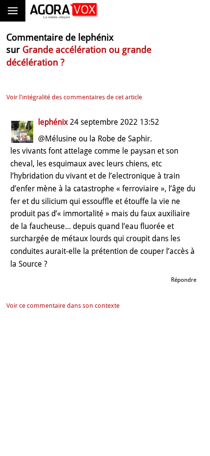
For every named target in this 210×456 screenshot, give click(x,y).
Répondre (183, 279)
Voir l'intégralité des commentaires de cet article (74, 97)
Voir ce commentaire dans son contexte (63, 305)
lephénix (53, 122)
